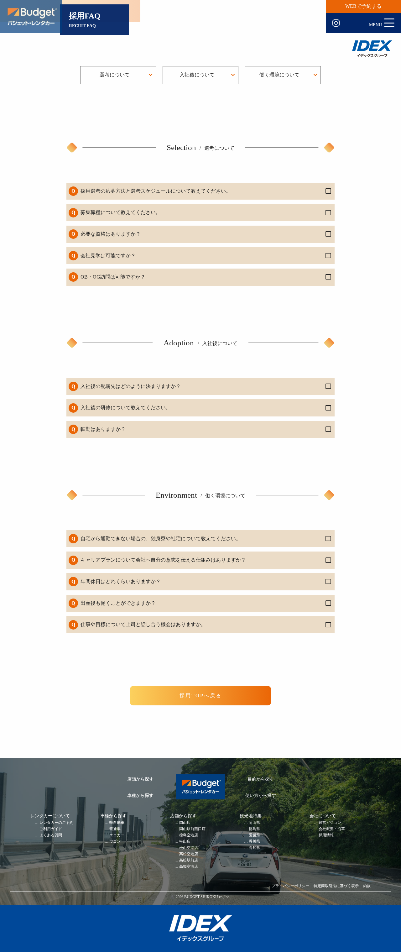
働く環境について (279, 74)
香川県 (254, 842)
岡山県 (254, 823)
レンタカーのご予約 (56, 823)
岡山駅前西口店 (192, 829)
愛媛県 (254, 835)
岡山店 (184, 823)
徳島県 (254, 829)
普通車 (115, 829)
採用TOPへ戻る (201, 695)
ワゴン (115, 842)
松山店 (184, 842)
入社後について (197, 74)
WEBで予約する (363, 6)
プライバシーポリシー (290, 886)
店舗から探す (140, 779)
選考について (115, 74)
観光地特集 (251, 815)
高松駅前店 (188, 860)
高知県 (254, 848)
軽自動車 (116, 823)
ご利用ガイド (50, 829)
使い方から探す (260, 795)
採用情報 (326, 835)
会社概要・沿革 (332, 829)
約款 (367, 886)
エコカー (116, 835)
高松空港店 (188, 854)
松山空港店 (188, 848)
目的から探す (260, 779)
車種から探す (140, 795)
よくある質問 (50, 835)
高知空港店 (188, 867)
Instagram (336, 23)
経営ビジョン (330, 823)
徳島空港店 (188, 835)
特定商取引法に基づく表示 (336, 886)
